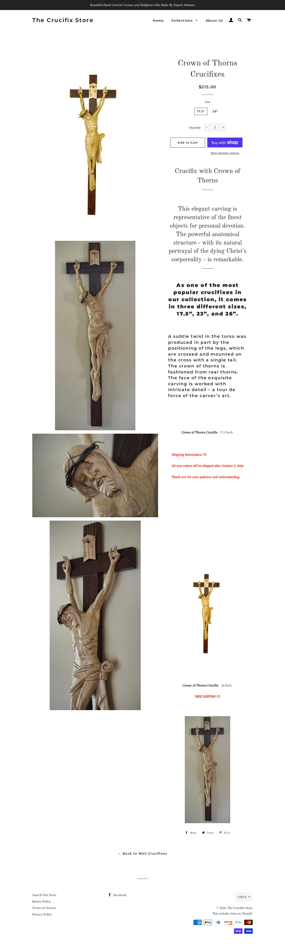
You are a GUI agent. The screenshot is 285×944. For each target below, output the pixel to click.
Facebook (119, 895)
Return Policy (41, 901)
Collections (182, 21)
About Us (214, 21)
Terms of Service (44, 908)
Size (207, 102)
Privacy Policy (42, 914)
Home (158, 21)
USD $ (242, 897)
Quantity (195, 128)
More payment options (225, 153)
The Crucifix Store (63, 20)
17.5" (201, 111)
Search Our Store (44, 895)
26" (215, 111)
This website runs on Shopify (232, 913)
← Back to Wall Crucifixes (142, 853)
